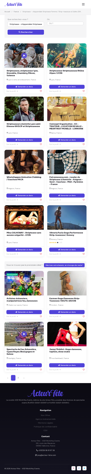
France (16, 12)
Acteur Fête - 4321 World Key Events (25, 468)
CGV (45, 430)
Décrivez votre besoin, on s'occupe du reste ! (64, 265)
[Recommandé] (24, 283)
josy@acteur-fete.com (46, 455)
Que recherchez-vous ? (18, 19)
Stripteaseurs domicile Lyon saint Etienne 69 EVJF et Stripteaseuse (24, 125)
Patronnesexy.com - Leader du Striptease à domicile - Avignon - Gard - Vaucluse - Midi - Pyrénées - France (66, 181)
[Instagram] (73, 468)
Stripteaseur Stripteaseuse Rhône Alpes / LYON (66, 72)
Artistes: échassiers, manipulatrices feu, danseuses (22, 299)
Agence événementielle (46, 419)
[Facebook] (79, 468)
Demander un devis (25, 87)
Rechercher (27, 32)
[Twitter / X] (84, 468)
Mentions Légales (45, 423)
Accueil (7, 12)
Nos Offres (45, 415)
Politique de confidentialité (45, 426)
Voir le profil (11, 91)
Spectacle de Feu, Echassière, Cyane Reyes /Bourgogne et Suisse (21, 351)
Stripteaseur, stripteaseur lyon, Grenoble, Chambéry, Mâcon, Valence (22, 73)
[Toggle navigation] (83, 4)
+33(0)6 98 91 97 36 (46, 450)
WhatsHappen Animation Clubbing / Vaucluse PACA (24, 178)
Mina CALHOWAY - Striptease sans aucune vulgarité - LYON (24, 234)
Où (48, 19)
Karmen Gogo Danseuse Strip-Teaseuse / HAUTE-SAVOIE (64, 299)
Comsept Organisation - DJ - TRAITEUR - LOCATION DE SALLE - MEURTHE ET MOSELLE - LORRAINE (66, 126)
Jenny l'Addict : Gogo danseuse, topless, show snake (65, 350)
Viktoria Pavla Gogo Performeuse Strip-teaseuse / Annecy (66, 234)
